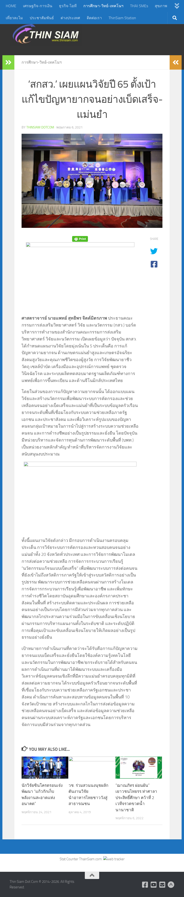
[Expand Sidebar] (8, 62)
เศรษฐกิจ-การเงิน (37, 6)
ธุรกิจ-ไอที (68, 6)
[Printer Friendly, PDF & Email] (80, 239)
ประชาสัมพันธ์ (42, 18)
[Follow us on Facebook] (145, 884)
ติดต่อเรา (94, 18)
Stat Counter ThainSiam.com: (81, 859)
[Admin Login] (171, 884)
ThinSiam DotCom (40, 127)
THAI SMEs (139, 6)
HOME (11, 6)
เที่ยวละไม (14, 18)
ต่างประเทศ (70, 18)
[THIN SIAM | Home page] (46, 34)
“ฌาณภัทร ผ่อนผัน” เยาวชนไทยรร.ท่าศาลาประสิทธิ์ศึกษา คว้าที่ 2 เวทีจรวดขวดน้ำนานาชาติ (136, 797)
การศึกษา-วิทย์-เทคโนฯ (103, 6)
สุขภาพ (161, 6)
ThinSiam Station (122, 18)
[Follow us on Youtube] (153, 884)
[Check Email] (162, 884)
